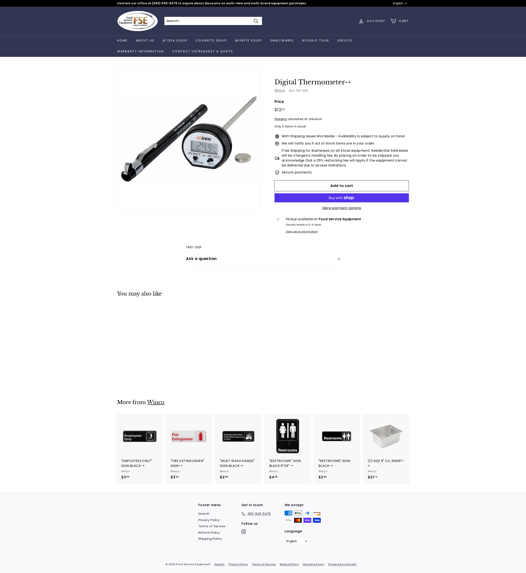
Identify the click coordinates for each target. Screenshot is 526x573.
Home (122, 40)
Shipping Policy (210, 538)
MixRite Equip (248, 40)
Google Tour (315, 40)
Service (344, 40)
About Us (145, 40)
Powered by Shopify (342, 564)
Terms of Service (211, 526)
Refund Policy (209, 532)
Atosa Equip (175, 40)
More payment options (341, 208)
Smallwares (282, 40)
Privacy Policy (209, 520)
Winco (280, 90)
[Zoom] (189, 138)
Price (279, 101)
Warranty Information (140, 51)
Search (203, 513)
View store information (302, 231)
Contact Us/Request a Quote (202, 51)
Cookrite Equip (211, 40)
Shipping (281, 119)
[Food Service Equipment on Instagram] (243, 531)
